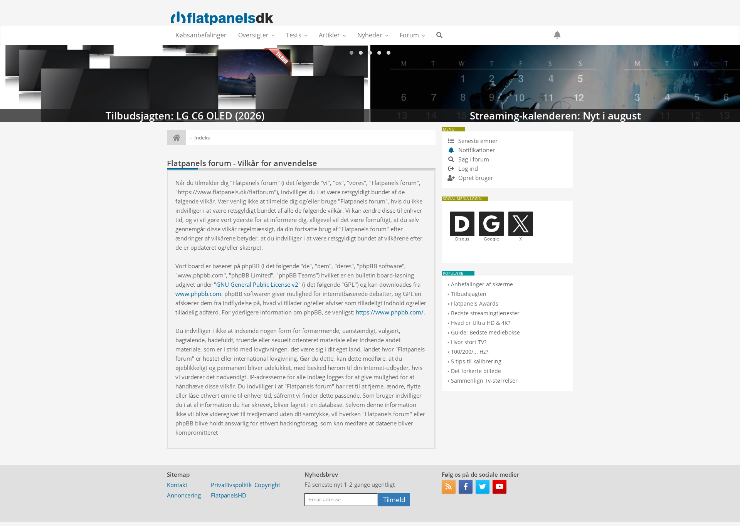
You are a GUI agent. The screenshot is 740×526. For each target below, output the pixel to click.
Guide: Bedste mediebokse (485, 332)
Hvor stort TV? (468, 342)
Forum (409, 35)
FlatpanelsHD (228, 495)
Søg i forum (473, 159)
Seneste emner (477, 141)
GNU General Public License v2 (257, 284)
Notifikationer (476, 150)
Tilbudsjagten (468, 293)
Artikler (329, 35)
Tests (293, 35)
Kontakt (177, 485)
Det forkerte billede (476, 371)
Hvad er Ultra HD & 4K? (480, 322)
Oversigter (253, 35)
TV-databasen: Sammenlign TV (555, 83)
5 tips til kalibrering (476, 361)
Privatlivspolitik (231, 485)
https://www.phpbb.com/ (390, 312)
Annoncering (184, 495)
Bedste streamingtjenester (485, 313)
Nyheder (369, 35)
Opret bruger (475, 177)
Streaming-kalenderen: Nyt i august (185, 83)
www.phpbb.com (198, 293)
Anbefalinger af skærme (482, 284)
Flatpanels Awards (474, 303)
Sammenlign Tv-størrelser (484, 380)
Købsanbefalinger (201, 35)
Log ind (467, 168)
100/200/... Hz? (469, 351)
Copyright (267, 485)
